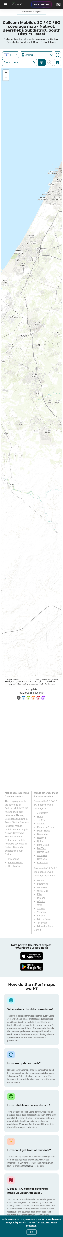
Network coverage (42, 62)
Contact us (28, 1166)
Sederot (41, 908)
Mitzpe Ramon (44, 919)
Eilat (39, 894)
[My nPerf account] (58, 4)
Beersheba (42, 834)
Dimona (41, 898)
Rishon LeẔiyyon (46, 827)
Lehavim (41, 915)
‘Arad (39, 905)
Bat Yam (41, 848)
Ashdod (41, 823)
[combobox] (10, 54)
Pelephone (13, 859)
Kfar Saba (42, 862)
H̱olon (40, 841)
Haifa (40, 816)
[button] (6, 72)
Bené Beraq (43, 844)
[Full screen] (57, 54)
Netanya (41, 837)
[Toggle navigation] (5, 4)
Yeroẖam (41, 912)
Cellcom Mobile (14, 826)
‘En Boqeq (42, 922)
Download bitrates (48, 62)
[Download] (31, 956)
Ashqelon (42, 855)
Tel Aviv (41, 820)
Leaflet (7, 680)
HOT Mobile (14, 866)
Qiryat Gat (42, 890)
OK (31, 1232)
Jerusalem (42, 813)
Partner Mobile (15, 862)
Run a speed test (41, 4)
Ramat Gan (43, 852)
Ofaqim (41, 901)
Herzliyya (42, 859)
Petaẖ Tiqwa (43, 830)
